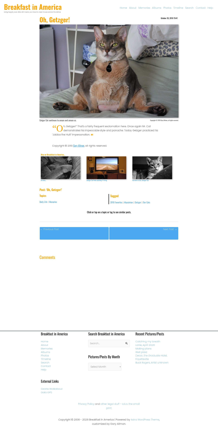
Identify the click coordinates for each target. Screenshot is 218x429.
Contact (201, 8)
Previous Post (49, 229)
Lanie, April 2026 (145, 345)
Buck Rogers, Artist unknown (151, 362)
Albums (156, 8)
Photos (167, 8)
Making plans (143, 348)
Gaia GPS (46, 392)
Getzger (138, 202)
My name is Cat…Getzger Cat (140, 180)
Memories (144, 8)
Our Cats (146, 202)
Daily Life (43, 202)
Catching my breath (147, 341)
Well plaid (141, 352)
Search (189, 8)
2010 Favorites (116, 202)
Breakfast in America (33, 7)
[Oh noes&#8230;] (62, 167)
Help (210, 8)
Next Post (170, 229)
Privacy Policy (86, 404)
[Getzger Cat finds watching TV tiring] (108, 167)
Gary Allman (78, 145)
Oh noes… (43, 180)
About (132, 8)
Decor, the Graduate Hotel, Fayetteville (151, 357)
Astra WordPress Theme (145, 419)
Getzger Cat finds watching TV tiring (97, 180)
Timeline (178, 8)
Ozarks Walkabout (51, 389)
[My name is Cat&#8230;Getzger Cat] (154, 167)
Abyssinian (128, 202)
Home (123, 8)
